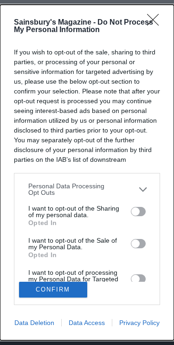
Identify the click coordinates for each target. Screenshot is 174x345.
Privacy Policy (139, 322)
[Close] (156, 23)
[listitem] (87, 189)
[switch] (138, 211)
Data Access (87, 322)
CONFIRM (53, 289)
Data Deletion (34, 322)
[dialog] (87, 172)
